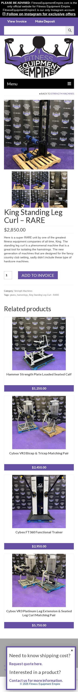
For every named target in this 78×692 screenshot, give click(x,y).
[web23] (39, 198)
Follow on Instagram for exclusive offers (41, 14)
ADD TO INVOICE (38, 275)
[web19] (20, 180)
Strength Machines (62, 93)
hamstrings (22, 295)
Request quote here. (25, 664)
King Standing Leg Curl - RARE (44, 295)
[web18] (39, 134)
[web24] (58, 198)
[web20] (39, 180)
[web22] (20, 198)
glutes (13, 295)
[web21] (58, 180)
